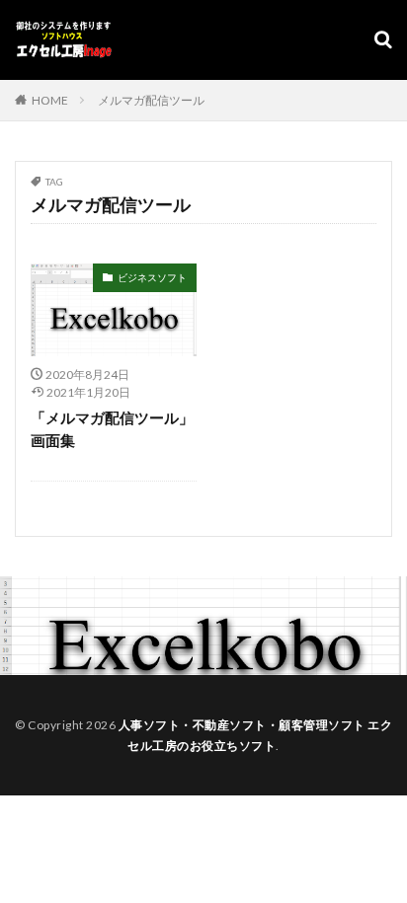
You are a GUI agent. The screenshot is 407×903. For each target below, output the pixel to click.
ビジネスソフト (152, 277)
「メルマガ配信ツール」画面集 (112, 429)
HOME (50, 100)
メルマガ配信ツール (151, 100)
